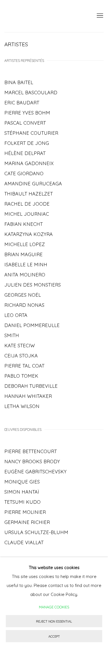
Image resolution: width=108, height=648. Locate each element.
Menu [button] (99, 16)
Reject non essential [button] (54, 621)
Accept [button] (54, 636)
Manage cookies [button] (54, 607)
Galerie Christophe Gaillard (45, 16)
